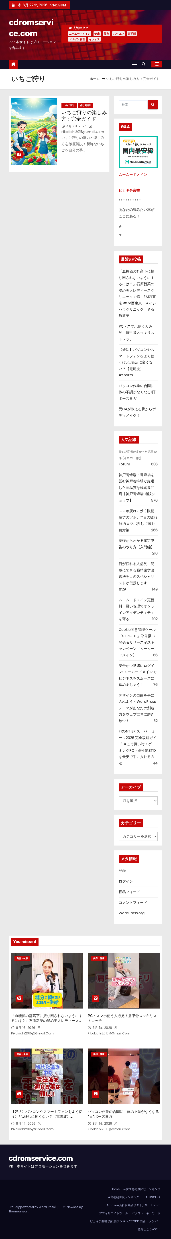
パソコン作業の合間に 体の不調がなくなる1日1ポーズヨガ (138, 392)
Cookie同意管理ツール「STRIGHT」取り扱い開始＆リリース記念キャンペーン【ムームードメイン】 (137, 642)
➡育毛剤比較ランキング (123, 1197)
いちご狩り (69, 105)
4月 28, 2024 (77, 126)
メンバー (155, 1221)
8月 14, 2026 (103, 1028)
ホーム (95, 78)
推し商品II (85, 105)
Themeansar (18, 1211)
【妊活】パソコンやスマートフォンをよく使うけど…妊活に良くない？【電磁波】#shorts (136, 362)
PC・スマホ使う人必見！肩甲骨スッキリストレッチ (136, 333)
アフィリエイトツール (113, 1213)
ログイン (126, 881)
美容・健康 (22, 958)
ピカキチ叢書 (129, 190)
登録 (122, 870)
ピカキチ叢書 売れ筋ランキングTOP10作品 (117, 1221)
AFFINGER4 (154, 1197)
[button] (145, 64)
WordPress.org (132, 913)
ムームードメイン (79, 34)
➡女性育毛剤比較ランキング (142, 1189)
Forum (124, 464)
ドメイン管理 (77, 39)
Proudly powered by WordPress (32, 1207)
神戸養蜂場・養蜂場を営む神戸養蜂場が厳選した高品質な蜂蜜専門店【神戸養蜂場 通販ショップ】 (137, 487)
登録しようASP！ (149, 1229)
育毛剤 (132, 34)
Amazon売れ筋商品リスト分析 (127, 1205)
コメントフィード (133, 902)
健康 (97, 34)
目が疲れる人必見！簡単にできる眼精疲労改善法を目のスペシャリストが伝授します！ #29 (136, 576)
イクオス (94, 39)
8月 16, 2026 (26, 1028)
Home (115, 1189)
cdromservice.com (41, 1158)
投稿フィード (129, 891)
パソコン (118, 34)
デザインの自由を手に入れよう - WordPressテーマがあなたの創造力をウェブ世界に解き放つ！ (137, 708)
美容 (106, 34)
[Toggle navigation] (135, 64)
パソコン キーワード (146, 1213)
